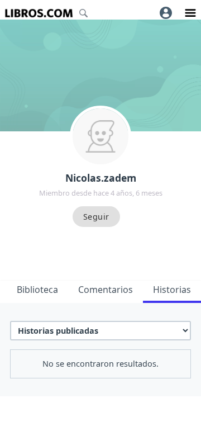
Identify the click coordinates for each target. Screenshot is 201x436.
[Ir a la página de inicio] (38, 13)
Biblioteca (37, 289)
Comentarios (105, 289)
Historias (172, 289)
